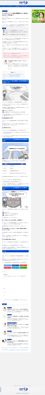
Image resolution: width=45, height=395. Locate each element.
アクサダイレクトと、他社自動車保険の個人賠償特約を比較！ (12, 75)
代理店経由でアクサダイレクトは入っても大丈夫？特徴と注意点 (17, 309)
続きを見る (10, 68)
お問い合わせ (29, 385)
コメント (5, 277)
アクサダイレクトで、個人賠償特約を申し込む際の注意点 (11, 76)
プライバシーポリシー (24, 385)
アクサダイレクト (5, 271)
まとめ (4, 77)
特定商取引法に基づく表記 (17, 385)
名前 (4, 288)
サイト (4, 295)
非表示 (14, 72)
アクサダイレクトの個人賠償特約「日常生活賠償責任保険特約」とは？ (13, 74)
